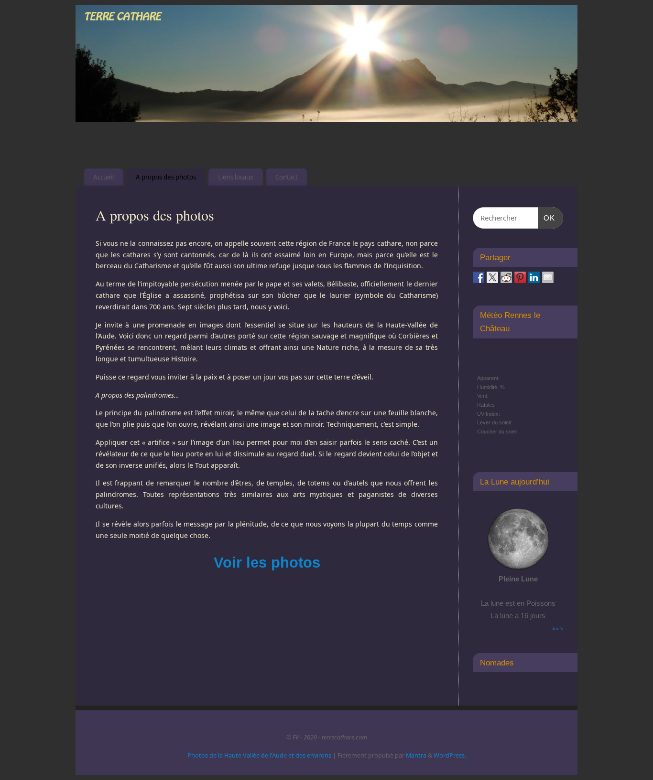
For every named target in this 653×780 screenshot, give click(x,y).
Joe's (557, 628)
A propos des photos (166, 177)
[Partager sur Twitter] (492, 277)
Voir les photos (267, 562)
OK (546, 217)
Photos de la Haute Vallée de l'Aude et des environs (259, 755)
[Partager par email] (548, 277)
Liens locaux (235, 177)
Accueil (103, 177)
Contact (286, 177)
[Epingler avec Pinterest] (520, 277)
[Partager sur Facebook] (478, 277)
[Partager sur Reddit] (506, 277)
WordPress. (450, 755)
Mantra (416, 755)
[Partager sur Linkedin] (534, 277)
